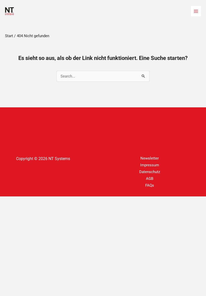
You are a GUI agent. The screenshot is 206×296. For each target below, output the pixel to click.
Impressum (149, 165)
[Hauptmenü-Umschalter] (196, 11)
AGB (149, 178)
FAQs (149, 185)
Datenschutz (149, 172)
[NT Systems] (9, 11)
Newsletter (149, 158)
